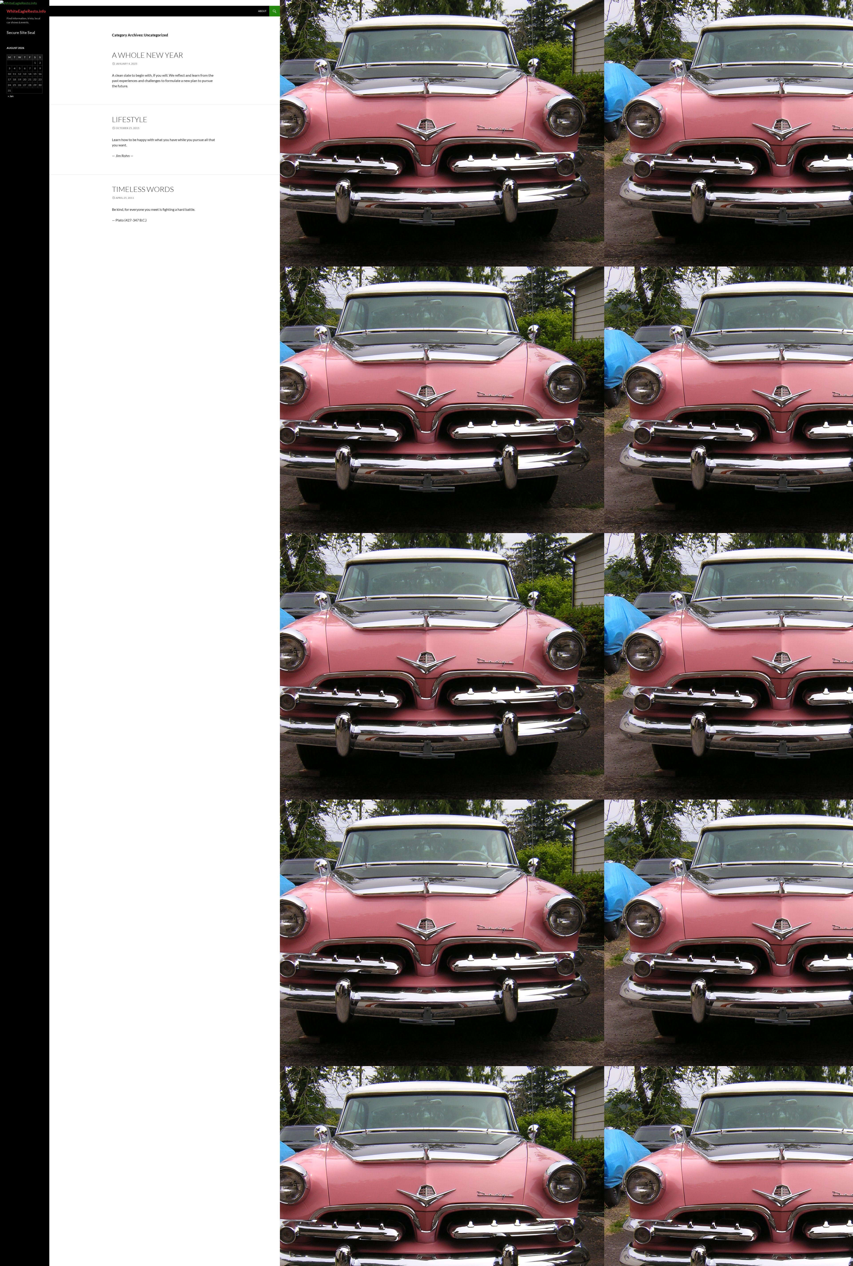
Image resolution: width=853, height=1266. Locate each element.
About (262, 11)
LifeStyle (129, 119)
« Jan (11, 96)
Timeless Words (143, 189)
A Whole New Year (147, 55)
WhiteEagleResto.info (26, 11)
